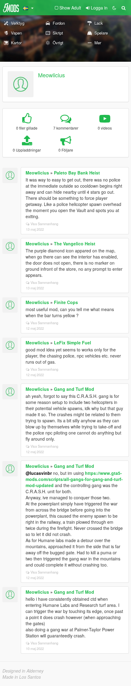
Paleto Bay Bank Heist (77, 173)
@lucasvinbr (39, 473)
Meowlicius (51, 75)
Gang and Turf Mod (74, 389)
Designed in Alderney (23, 671)
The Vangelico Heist (74, 243)
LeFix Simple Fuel (72, 342)
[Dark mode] (114, 7)
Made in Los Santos (21, 677)
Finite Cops (66, 302)
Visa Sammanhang (44, 223)
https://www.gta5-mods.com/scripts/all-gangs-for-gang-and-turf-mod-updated (74, 479)
